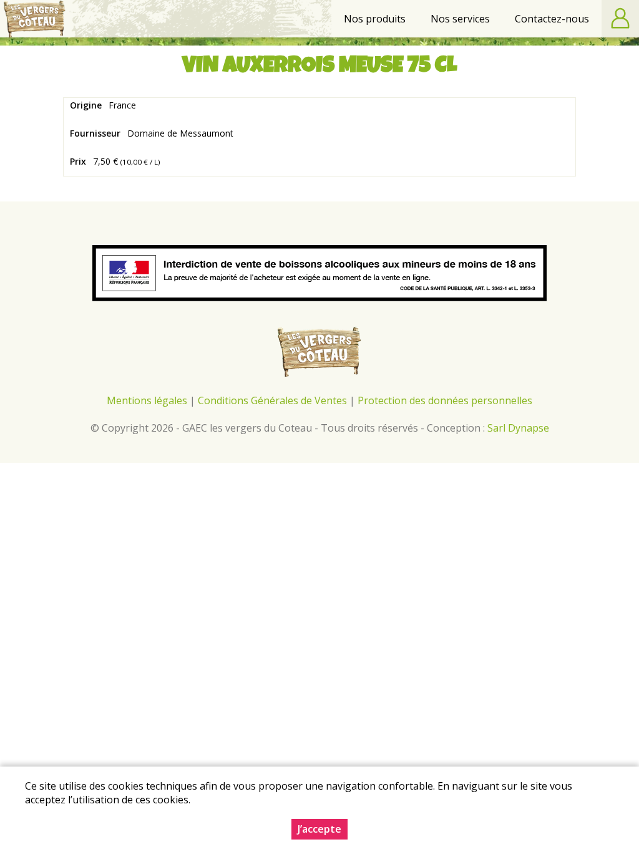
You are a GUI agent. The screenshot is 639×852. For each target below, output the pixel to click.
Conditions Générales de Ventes (273, 400)
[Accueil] (34, 18)
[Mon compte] (620, 18)
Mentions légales (147, 400)
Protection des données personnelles (445, 400)
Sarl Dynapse (518, 428)
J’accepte (319, 829)
